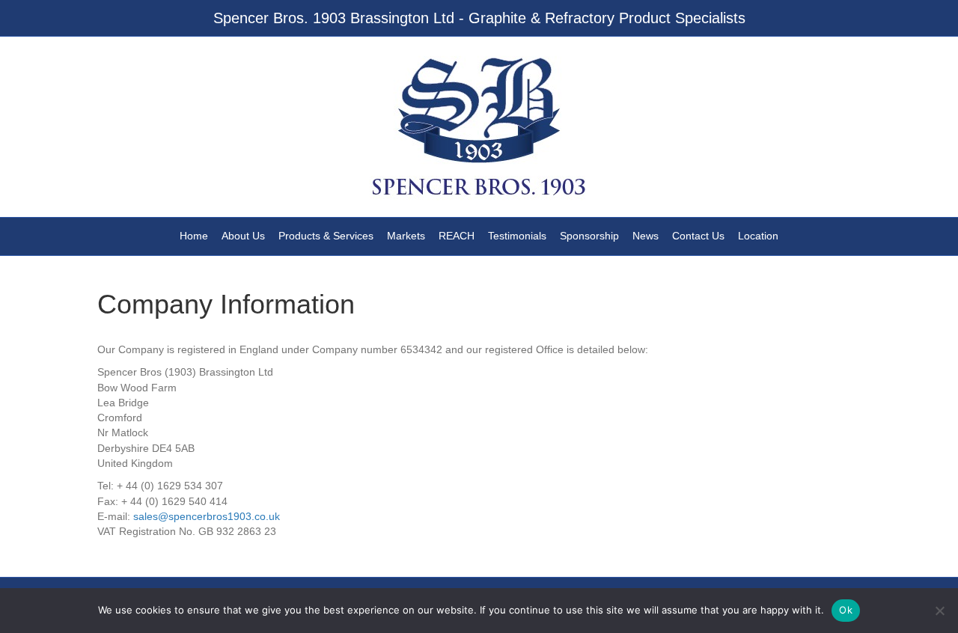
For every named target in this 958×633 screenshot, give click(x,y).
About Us (243, 236)
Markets (406, 236)
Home (194, 236)
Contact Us (698, 236)
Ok (845, 610)
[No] (939, 610)
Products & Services (325, 236)
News (645, 236)
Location (758, 236)
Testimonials (517, 236)
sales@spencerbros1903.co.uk (206, 516)
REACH (457, 236)
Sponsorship (589, 236)
